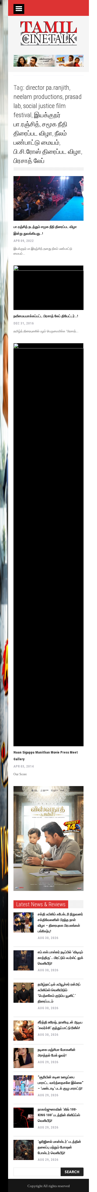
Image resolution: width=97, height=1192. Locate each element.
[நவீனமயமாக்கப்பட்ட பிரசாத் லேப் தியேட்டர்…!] (48, 287)
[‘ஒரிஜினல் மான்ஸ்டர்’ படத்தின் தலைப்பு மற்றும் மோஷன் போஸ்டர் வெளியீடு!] (23, 1150)
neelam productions (38, 97)
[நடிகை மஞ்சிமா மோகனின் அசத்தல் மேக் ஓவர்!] (23, 1058)
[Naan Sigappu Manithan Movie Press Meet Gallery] (48, 544)
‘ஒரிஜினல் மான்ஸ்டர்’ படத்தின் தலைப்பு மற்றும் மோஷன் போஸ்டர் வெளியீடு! (59, 1147)
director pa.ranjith (47, 87)
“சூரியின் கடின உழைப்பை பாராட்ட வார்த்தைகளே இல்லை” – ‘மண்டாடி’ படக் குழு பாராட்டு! (60, 1082)
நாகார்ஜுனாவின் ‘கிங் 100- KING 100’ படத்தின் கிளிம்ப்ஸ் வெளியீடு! (59, 1115)
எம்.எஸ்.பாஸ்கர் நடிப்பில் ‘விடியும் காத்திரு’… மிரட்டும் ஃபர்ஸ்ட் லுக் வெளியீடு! (60, 957)
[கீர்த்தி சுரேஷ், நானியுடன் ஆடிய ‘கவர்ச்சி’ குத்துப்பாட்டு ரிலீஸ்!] (23, 1030)
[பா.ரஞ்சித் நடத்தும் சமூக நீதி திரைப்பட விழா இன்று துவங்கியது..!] (48, 198)
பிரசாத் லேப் (28, 161)
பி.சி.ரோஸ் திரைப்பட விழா (47, 151)
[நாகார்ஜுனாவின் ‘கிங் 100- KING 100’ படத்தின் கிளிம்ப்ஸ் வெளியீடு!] (23, 1118)
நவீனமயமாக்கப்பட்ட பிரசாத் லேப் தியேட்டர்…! (46, 316)
